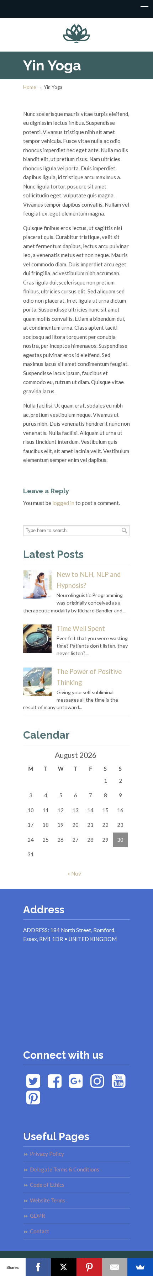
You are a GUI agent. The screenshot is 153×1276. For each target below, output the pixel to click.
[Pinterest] (33, 1101)
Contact (39, 1231)
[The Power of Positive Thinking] (37, 694)
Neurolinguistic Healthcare (76, 31)
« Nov (74, 873)
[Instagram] (97, 1084)
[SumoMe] (140, 1267)
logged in (63, 503)
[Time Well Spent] (37, 651)
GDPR (37, 1215)
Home (29, 87)
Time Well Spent (81, 628)
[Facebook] (54, 1084)
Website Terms (47, 1200)
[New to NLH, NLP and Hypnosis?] (37, 597)
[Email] (115, 1267)
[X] (63, 1267)
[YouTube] (119, 1084)
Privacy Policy (47, 1153)
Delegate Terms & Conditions (64, 1169)
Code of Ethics (47, 1184)
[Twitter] (33, 1084)
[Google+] (76, 1084)
